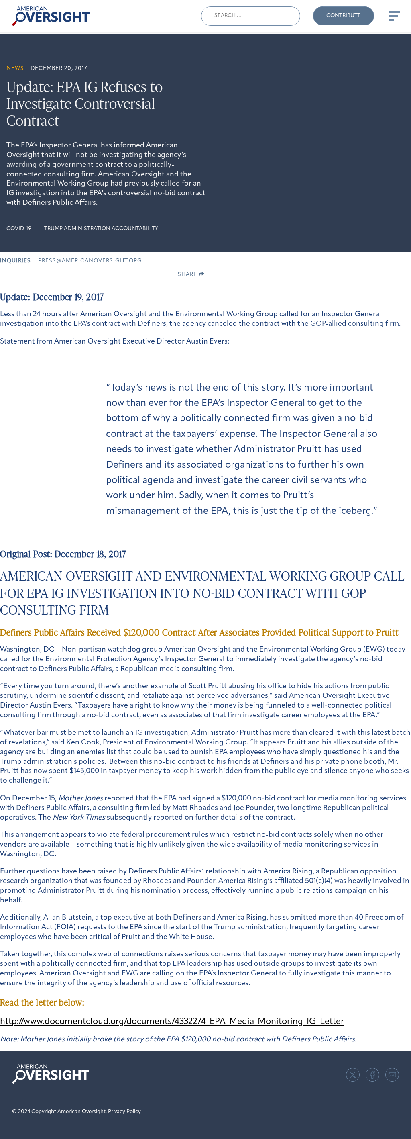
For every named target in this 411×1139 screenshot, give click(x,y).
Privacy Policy (124, 1111)
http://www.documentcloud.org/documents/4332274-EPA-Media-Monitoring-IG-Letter (172, 1022)
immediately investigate (275, 659)
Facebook (372, 1075)
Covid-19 (18, 228)
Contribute (343, 15)
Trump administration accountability (101, 228)
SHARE (188, 274)
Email (392, 1075)
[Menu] (393, 16)
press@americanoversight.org (90, 261)
